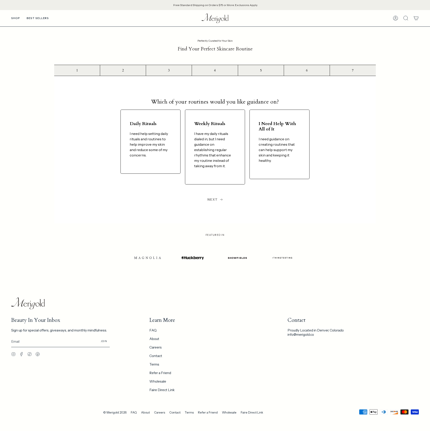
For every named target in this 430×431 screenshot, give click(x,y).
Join (104, 341)
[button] (15, 18)
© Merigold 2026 (115, 412)
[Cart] (416, 18)
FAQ (153, 330)
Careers (155, 347)
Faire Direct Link (162, 390)
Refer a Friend (160, 373)
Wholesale (157, 381)
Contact (155, 356)
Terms (154, 364)
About (154, 339)
